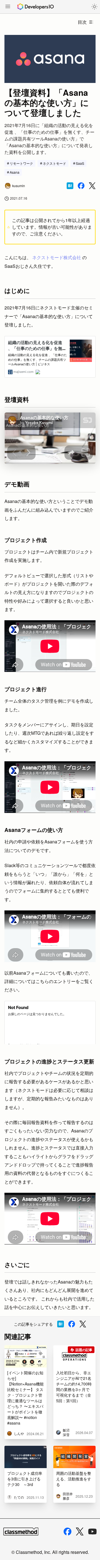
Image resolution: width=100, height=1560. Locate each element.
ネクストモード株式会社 (56, 257)
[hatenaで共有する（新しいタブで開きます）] (70, 185)
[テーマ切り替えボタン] (94, 6)
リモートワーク (21, 163)
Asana (14, 172)
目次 (82, 22)
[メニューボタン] (7, 7)
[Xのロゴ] (80, 1532)
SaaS (80, 163)
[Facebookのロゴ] (67, 1531)
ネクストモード (54, 163)
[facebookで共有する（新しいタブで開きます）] (81, 185)
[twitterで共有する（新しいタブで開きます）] (92, 185)
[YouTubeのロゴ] (92, 1531)
